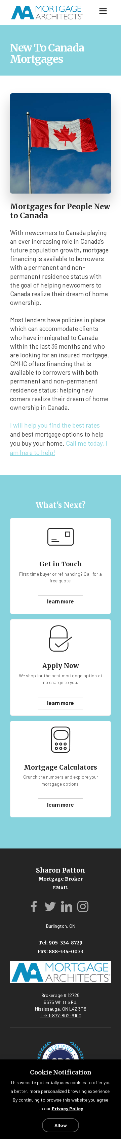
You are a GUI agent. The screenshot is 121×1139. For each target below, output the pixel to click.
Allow (60, 1125)
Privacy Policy (67, 1109)
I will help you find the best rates (55, 425)
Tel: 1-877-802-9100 (60, 1008)
